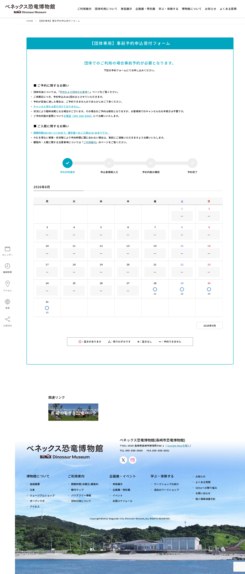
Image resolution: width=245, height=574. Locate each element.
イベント (118, 495)
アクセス (35, 506)
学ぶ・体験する (162, 476)
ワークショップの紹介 (166, 484)
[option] (75, 412)
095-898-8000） (83, 116)
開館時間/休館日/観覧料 (84, 484)
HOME (29, 20)
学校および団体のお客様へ (75, 92)
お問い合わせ (203, 493)
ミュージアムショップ (42, 495)
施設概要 (35, 484)
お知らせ (201, 476)
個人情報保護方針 (206, 499)
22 (155, 290)
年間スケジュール (122, 501)
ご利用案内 (90, 142)
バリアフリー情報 (81, 495)
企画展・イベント (122, 476)
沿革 (32, 489)
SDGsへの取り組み (206, 487)
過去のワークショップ (166, 489)
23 (182, 290)
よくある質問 (203, 482)
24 (209, 290)
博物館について (38, 476)
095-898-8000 (134, 450)
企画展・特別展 (121, 489)
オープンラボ (37, 501)
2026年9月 (209, 325)
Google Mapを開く (178, 445)
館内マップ (77, 489)
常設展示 (118, 484)
